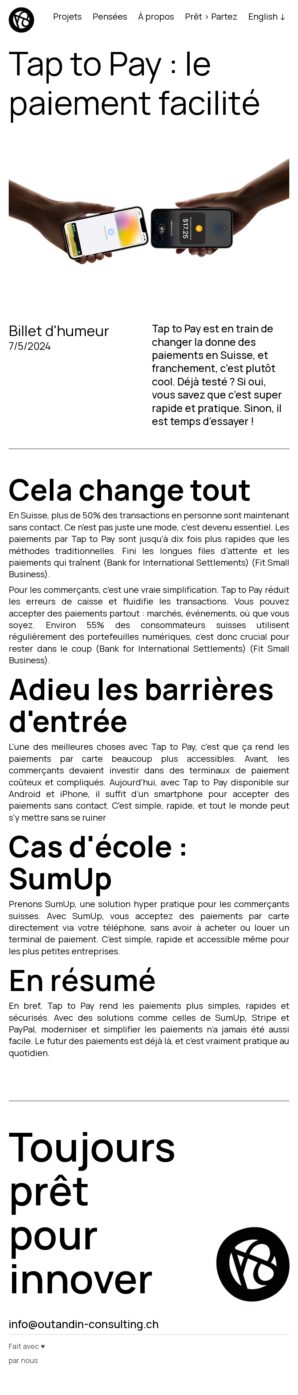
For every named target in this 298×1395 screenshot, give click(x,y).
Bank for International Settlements (176, 562)
